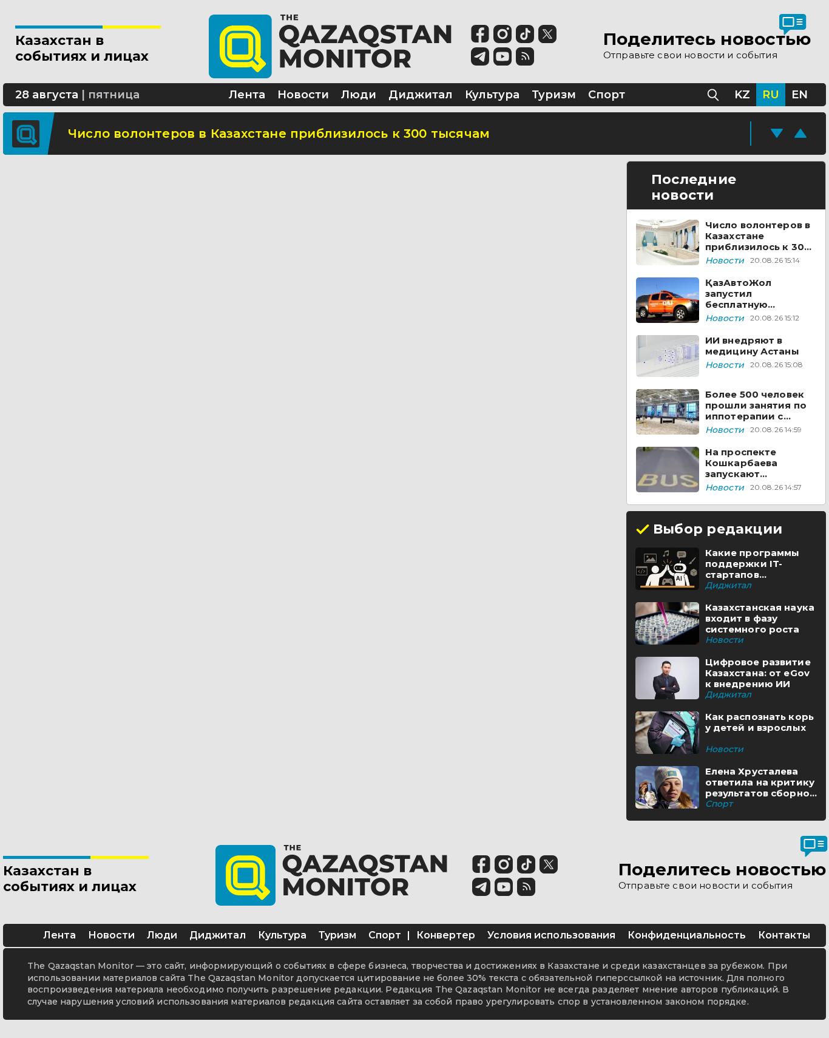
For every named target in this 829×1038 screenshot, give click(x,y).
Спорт (384, 935)
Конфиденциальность (687, 935)
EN (799, 94)
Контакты (784, 935)
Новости (111, 935)
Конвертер (445, 935)
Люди (162, 935)
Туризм (337, 935)
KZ (742, 94)
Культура (282, 935)
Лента (59, 935)
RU (770, 94)
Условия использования (551, 935)
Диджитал (217, 935)
